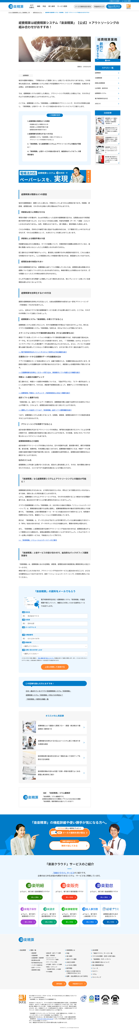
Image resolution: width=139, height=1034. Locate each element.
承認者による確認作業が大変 (39, 127)
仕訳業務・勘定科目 (101, 88)
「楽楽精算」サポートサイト (101, 959)
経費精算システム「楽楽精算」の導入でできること (46, 137)
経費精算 (26, 75)
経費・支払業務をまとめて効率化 (77, 976)
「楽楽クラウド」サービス (63, 873)
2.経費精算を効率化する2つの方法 (40, 134)
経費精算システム (100, 93)
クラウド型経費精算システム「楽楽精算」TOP (19, 12)
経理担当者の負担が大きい (38, 130)
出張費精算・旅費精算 (37, 958)
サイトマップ (96, 977)
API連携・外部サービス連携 (54, 964)
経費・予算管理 (50, 955)
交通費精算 (98, 78)
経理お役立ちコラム (37, 12)
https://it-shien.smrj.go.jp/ (45, 1019)
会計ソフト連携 (71, 959)
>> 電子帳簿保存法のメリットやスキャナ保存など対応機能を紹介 (43, 352)
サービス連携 (62, 6)
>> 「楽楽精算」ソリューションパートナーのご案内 (38, 540)
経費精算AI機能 (35, 970)
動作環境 (69, 968)
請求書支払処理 (35, 960)
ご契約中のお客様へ (114, 1)
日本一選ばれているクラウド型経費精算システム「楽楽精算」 (48, 691)
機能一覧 (33, 950)
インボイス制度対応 (36, 965)
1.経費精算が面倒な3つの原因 (38, 121)
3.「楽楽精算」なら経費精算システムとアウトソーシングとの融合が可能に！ (54, 145)
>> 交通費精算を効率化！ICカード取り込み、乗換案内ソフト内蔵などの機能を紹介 (49, 372)
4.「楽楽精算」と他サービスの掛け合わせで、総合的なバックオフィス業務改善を (54, 153)
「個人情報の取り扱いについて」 (45, 658)
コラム (94, 974)
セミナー (95, 971)
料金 (44, 6)
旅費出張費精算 (100, 83)
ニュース (95, 968)
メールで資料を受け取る (83, 7)
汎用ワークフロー (36, 968)
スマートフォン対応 (51, 962)
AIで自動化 (31, 6)
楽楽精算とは (70, 950)
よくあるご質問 (126, 1)
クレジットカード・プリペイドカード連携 (52, 959)
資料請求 (59, 984)
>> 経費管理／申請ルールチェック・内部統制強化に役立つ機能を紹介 (44, 393)
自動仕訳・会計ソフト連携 (53, 953)
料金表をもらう (99, 7)
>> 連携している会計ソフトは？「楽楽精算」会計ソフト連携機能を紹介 (45, 410)
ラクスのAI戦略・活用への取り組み (103, 956)
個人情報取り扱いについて (100, 962)
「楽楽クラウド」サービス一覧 (102, 953)
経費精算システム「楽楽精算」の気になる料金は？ (44, 695)
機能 (38, 6)
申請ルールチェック (51, 967)
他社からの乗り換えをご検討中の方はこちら (114, 6)
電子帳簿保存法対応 (101, 99)
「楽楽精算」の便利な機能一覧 (37, 699)
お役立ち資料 (70, 962)
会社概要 (95, 950)
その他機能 (49, 972)
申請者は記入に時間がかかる (39, 124)
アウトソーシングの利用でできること (42, 140)
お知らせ (98, 104)
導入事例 (51, 6)
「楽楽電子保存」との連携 (53, 969)
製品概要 (23, 950)
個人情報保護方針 (98, 965)
